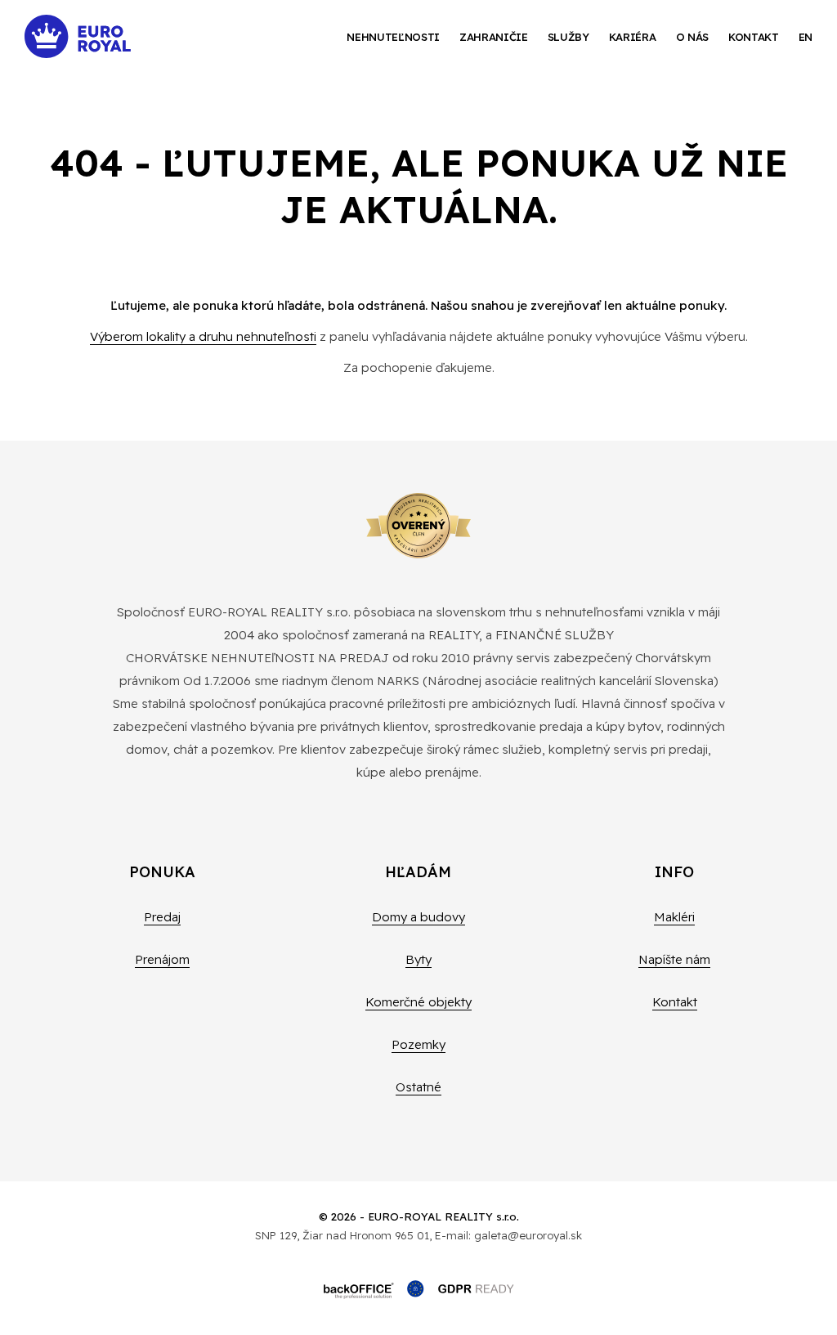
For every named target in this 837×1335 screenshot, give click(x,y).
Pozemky (418, 1044)
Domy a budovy (418, 917)
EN (805, 36)
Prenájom (162, 959)
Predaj (162, 917)
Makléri (674, 917)
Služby (568, 36)
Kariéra (632, 36)
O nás (692, 36)
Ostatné (418, 1087)
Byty (418, 959)
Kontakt (753, 36)
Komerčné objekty (418, 1002)
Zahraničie (493, 36)
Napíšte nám (674, 959)
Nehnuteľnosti (393, 36)
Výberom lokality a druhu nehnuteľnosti (203, 336)
